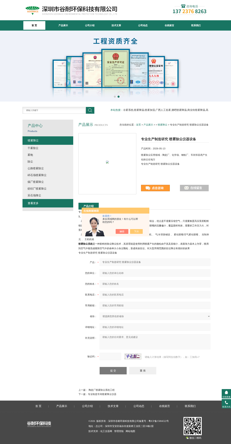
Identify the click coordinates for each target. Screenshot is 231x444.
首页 (138, 124)
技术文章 (116, 25)
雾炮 (30, 154)
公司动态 (143, 25)
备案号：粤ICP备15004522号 (154, 421)
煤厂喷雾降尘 (36, 181)
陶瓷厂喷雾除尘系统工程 (102, 390)
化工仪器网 (106, 431)
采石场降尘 (34, 195)
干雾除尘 (33, 148)
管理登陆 (119, 431)
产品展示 (63, 25)
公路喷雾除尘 (36, 168)
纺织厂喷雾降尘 (37, 188)
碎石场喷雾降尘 (37, 175)
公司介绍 (90, 25)
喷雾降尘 (162, 124)
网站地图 (130, 431)
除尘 (30, 161)
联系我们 (196, 25)
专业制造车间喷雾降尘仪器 (102, 394)
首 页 (38, 406)
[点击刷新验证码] (132, 356)
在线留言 (169, 25)
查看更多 (33, 203)
